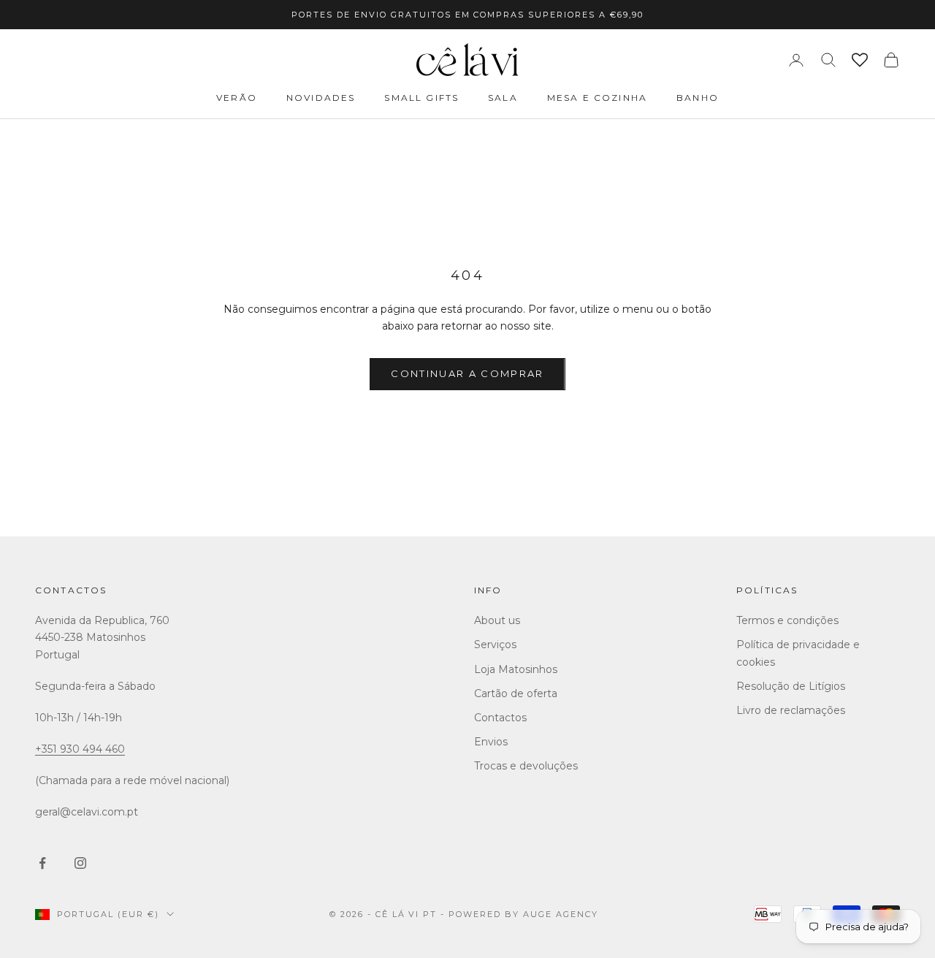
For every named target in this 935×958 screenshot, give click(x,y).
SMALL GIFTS (421, 97)
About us (497, 620)
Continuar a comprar (467, 373)
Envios (491, 741)
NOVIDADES (320, 97)
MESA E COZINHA (597, 97)
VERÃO (236, 97)
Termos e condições (787, 620)
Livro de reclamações (790, 710)
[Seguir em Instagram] (80, 863)
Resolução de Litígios (790, 686)
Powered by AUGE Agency (523, 914)
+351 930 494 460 (80, 749)
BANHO (697, 97)
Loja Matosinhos (515, 669)
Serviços (495, 644)
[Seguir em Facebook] (42, 863)
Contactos (71, 590)
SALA (503, 97)
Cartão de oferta (515, 693)
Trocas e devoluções (526, 765)
